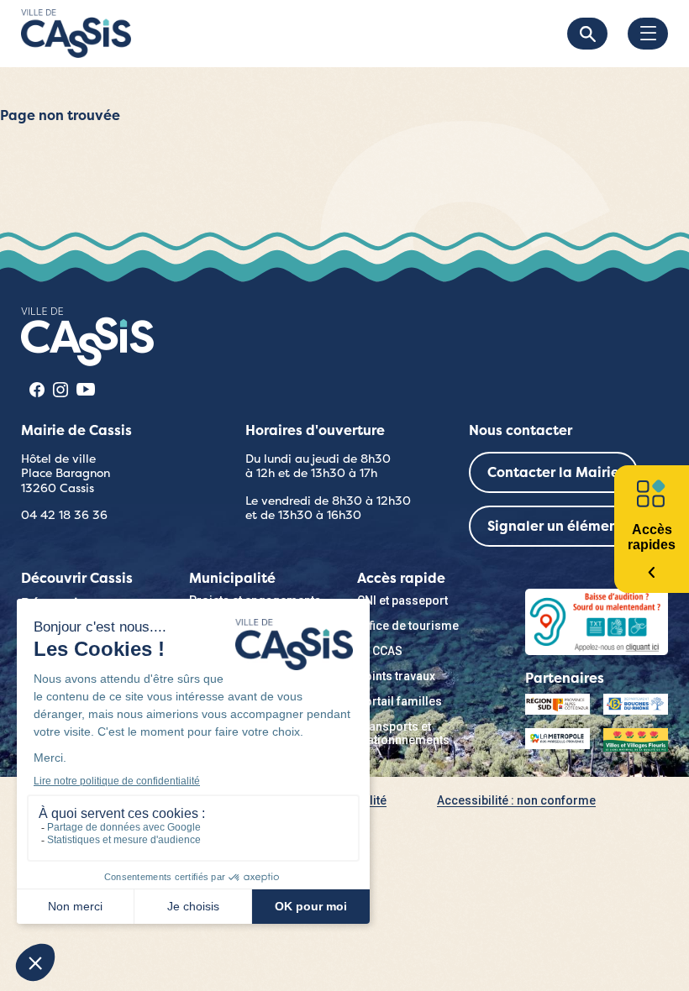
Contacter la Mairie (553, 472)
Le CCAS (379, 651)
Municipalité (232, 578)
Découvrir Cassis (77, 578)
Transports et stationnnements (403, 733)
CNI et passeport (402, 600)
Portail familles (399, 701)
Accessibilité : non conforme (516, 800)
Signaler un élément (555, 526)
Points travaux (396, 676)
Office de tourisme (408, 625)
